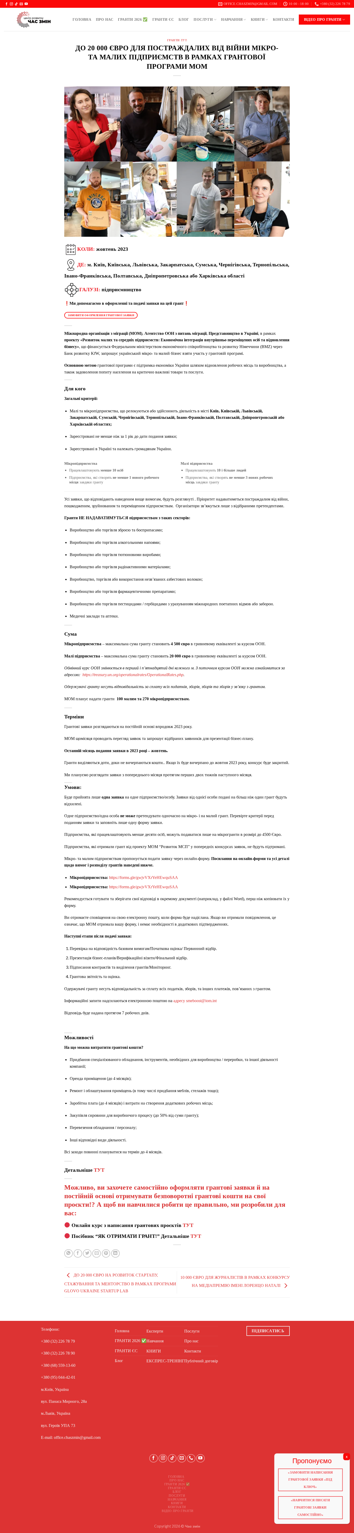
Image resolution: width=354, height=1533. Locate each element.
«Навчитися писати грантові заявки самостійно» (310, 1507)
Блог (184, 19)
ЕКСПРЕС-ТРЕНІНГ (165, 1361)
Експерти (154, 1331)
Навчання (232, 19)
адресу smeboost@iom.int (195, 1000)
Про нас (104, 19)
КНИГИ (258, 19)
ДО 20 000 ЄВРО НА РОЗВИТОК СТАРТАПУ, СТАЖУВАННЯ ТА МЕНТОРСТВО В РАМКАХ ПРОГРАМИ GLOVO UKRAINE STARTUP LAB (120, 1283)
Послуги (203, 19)
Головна (82, 19)
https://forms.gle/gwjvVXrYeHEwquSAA (143, 877)
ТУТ (99, 1170)
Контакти (283, 19)
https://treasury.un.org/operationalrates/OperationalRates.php (132, 674)
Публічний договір (201, 1361)
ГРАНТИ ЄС (163, 19)
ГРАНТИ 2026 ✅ (133, 19)
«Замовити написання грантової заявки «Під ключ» (310, 1479)
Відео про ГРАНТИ (323, 19)
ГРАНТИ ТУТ (177, 40)
